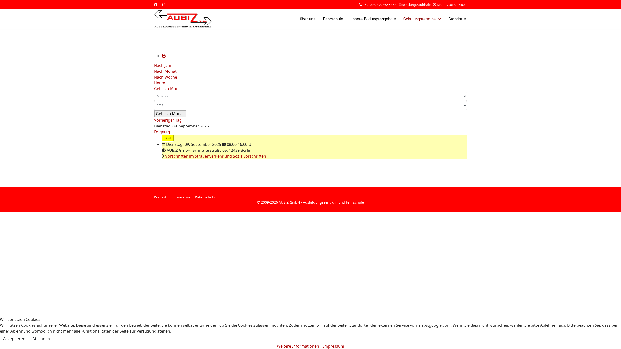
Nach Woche (165, 77)
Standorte (457, 19)
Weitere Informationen (298, 346)
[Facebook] (155, 4)
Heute (159, 83)
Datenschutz (205, 197)
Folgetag (162, 132)
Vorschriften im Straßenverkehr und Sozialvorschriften (215, 156)
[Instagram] (163, 4)
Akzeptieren (14, 338)
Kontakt (160, 197)
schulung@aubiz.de (416, 5)
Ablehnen (41, 338)
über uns (308, 19)
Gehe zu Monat (168, 88)
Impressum (180, 197)
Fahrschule (333, 19)
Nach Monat (165, 71)
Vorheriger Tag (168, 120)
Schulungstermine (419, 19)
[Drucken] (164, 55)
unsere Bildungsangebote (373, 19)
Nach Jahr (163, 65)
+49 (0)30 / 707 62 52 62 (379, 5)
